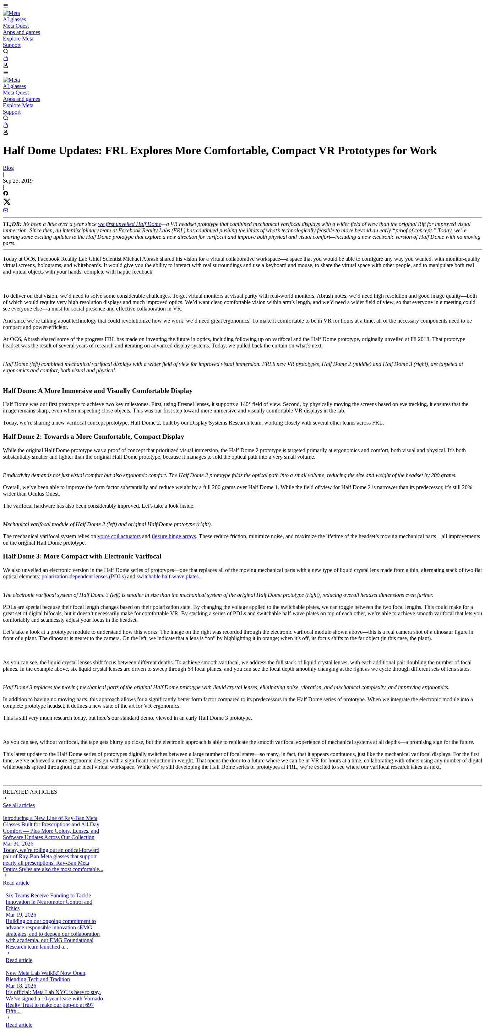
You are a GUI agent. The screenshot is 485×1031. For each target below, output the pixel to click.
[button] (242, 6)
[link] (11, 13)
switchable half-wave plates (167, 576)
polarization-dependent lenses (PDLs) (84, 576)
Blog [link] (8, 168)
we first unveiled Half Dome (129, 224)
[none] (53, 879)
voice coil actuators (119, 536)
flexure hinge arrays (174, 536)
